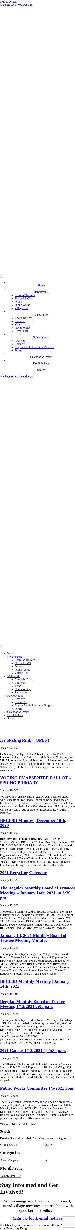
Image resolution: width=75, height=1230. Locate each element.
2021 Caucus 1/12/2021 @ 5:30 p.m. (33, 1050)
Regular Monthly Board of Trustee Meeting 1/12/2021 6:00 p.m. (32, 1004)
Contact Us (21, 343)
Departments (14, 656)
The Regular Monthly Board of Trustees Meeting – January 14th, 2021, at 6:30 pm (37, 893)
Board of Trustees (25, 295)
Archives (20, 340)
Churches (20, 321)
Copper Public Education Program (34, 347)
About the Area (23, 317)
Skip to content (8, 1)
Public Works (22, 304)
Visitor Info (13, 676)
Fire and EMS (23, 298)
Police (18, 301)
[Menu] (1, 276)
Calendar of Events (18, 711)
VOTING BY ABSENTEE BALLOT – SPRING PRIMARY (35, 780)
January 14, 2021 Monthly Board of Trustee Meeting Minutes (33, 938)
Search (11, 718)
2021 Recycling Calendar (23, 872)
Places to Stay (23, 327)
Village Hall (21, 308)
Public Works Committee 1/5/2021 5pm (36, 1088)
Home (10, 653)
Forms (18, 350)
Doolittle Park (15, 715)
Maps (18, 324)
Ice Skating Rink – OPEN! (24, 740)
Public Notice (15, 695)
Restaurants (21, 330)
